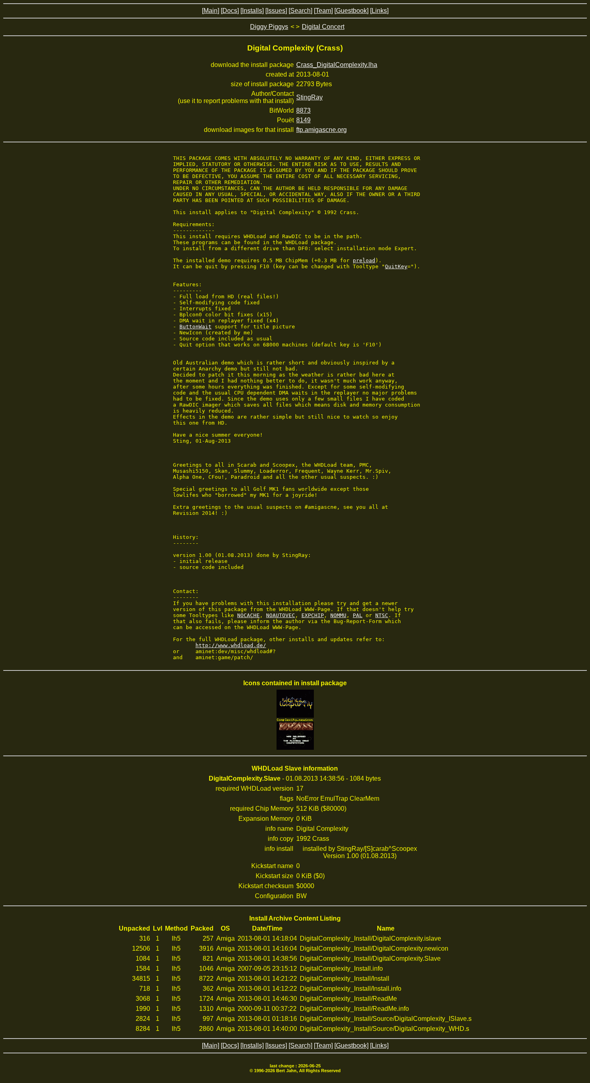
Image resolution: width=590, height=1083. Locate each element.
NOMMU (338, 615)
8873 (303, 110)
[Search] (300, 10)
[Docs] (230, 10)
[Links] (379, 10)
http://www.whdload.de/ (230, 645)
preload (364, 260)
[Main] (210, 10)
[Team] (323, 10)
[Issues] (276, 10)
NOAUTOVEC (280, 615)
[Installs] (252, 10)
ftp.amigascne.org (321, 129)
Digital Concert (323, 26)
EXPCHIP (312, 615)
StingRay (309, 97)
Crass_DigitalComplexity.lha (336, 64)
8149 (303, 120)
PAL (357, 615)
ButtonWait (195, 327)
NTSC (381, 615)
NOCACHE (248, 615)
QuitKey (396, 266)
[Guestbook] (351, 10)
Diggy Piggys (269, 26)
